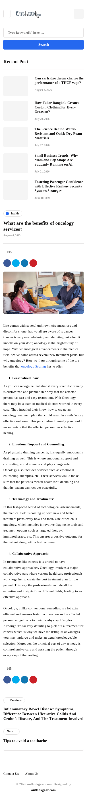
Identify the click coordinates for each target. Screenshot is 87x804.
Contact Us (11, 773)
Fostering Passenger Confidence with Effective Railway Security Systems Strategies (59, 186)
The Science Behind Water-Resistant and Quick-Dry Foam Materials (58, 133)
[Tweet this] (16, 263)
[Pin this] (33, 263)
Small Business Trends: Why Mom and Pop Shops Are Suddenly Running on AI (56, 160)
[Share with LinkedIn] (24, 263)
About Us (31, 773)
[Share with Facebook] (7, 263)
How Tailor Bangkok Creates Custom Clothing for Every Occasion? (57, 107)
